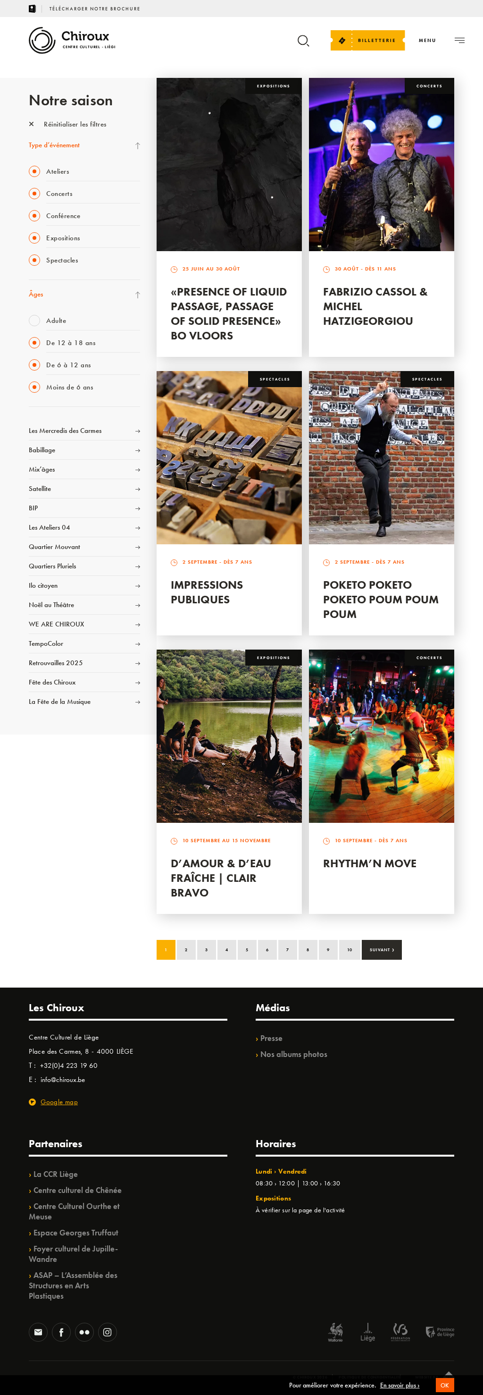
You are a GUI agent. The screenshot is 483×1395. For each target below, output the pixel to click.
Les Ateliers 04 (49, 527)
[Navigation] (459, 40)
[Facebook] (61, 1333)
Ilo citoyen (43, 585)
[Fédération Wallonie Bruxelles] (400, 1333)
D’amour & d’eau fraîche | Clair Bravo (221, 878)
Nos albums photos (293, 1054)
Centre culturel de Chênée (77, 1190)
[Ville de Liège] (368, 1333)
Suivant (382, 949)
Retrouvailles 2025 (56, 663)
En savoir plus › (400, 1385)
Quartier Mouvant (54, 546)
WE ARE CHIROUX (56, 624)
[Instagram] (107, 1333)
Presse (271, 1038)
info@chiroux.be (63, 1079)
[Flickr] (84, 1333)
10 (349, 950)
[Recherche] (303, 45)
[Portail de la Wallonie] (335, 1333)
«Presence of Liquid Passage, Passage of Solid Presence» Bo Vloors (229, 313)
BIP (33, 508)
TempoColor (46, 643)
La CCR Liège (55, 1174)
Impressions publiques (207, 592)
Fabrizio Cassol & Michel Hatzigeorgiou (375, 306)
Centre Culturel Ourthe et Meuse (74, 1211)
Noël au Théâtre (51, 604)
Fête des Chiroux (52, 682)
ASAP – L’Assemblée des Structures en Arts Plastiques (73, 1285)
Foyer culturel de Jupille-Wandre (73, 1253)
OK (445, 1385)
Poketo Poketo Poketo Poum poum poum (381, 599)
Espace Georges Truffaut (75, 1232)
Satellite (40, 488)
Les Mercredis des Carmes (65, 430)
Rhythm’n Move (369, 863)
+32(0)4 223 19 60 (69, 1065)
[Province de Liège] (433, 1333)
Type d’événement (54, 145)
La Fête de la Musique (60, 701)
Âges (36, 294)
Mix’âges (42, 469)
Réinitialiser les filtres (74, 124)
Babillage (42, 450)
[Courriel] (38, 1333)
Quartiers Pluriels (52, 566)
